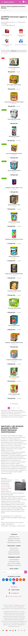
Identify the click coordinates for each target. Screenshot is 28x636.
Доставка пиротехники (14, 554)
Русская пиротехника (14, 561)
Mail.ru (13, 583)
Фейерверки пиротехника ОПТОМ (7, 36)
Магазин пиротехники (14, 552)
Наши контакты (14, 548)
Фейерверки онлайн (14, 557)
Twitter (10, 579)
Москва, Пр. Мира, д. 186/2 (15, 596)
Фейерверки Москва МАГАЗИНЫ (21, 36)
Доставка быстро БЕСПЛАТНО (21, 44)
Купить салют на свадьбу (14, 563)
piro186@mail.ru (15, 593)
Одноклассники (20, 579)
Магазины (3, 486)
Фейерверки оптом (14, 536)
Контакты (14, 587)
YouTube (17, 579)
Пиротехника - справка (14, 545)
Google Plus (23, 579)
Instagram (13, 579)
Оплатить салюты (14, 550)
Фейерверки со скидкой (14, 540)
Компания (14, 534)
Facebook (7, 579)
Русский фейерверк (14, 559)
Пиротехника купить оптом (14, 542)
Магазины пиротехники (14, 538)
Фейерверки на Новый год (14, 565)
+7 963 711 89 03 (15, 590)
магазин (13, 516)
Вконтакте (3, 579)
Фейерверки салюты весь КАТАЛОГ (7, 45)
